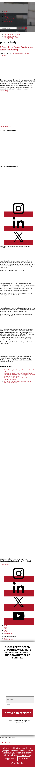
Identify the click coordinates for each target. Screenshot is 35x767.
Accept (23, 758)
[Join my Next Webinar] (17, 199)
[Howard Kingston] (7, 7)
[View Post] (4, 91)
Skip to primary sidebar (11, 38)
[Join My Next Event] (17, 163)
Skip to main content (10, 36)
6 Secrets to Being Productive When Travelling (16, 48)
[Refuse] (26, 763)
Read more (16, 763)
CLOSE (6, 742)
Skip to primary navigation (12, 34)
